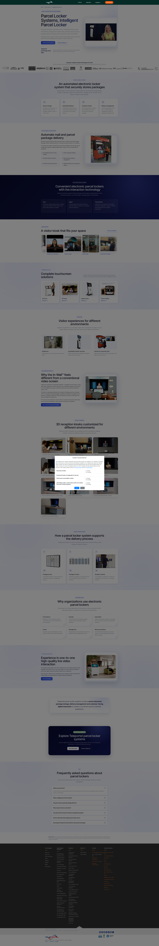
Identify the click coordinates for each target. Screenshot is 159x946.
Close (82, 488)
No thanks (88, 472)
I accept (88, 470)
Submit (77, 488)
